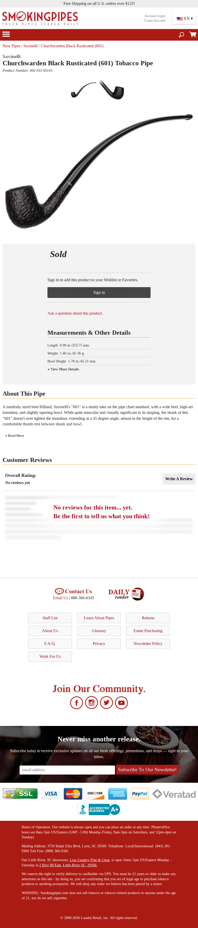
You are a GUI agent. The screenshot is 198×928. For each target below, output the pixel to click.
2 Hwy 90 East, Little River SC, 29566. (68, 865)
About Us (50, 631)
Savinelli (30, 46)
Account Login (155, 16)
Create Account (155, 20)
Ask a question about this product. (75, 313)
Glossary (99, 631)
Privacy (99, 643)
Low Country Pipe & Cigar (90, 860)
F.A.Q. (50, 643)
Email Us (60, 598)
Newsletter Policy (148, 643)
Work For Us (50, 656)
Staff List (50, 618)
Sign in (99, 292)
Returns (148, 618)
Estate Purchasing (148, 631)
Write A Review (179, 479)
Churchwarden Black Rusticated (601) (72, 46)
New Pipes (11, 46)
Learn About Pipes (99, 618)
